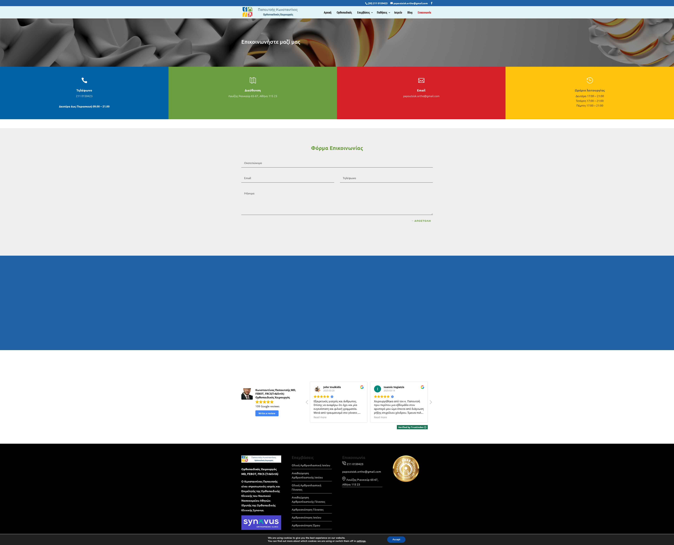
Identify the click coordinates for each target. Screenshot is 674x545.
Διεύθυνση (253, 90)
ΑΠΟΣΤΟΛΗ (422, 220)
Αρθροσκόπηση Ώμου (306, 525)
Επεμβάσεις (363, 12)
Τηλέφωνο (84, 90)
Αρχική (327, 12)
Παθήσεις (382, 12)
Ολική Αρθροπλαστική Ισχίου (311, 465)
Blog (409, 12)
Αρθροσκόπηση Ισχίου (306, 517)
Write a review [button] (267, 413)
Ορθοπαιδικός (344, 12)
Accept (396, 539)
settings (361, 541)
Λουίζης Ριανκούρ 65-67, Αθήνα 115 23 (252, 96)
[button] (430, 403)
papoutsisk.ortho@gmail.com (421, 96)
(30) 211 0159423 (378, 3)
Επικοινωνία (424, 12)
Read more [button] (320, 417)
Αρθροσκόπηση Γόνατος (307, 509)
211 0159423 (84, 96)
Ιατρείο (398, 12)
